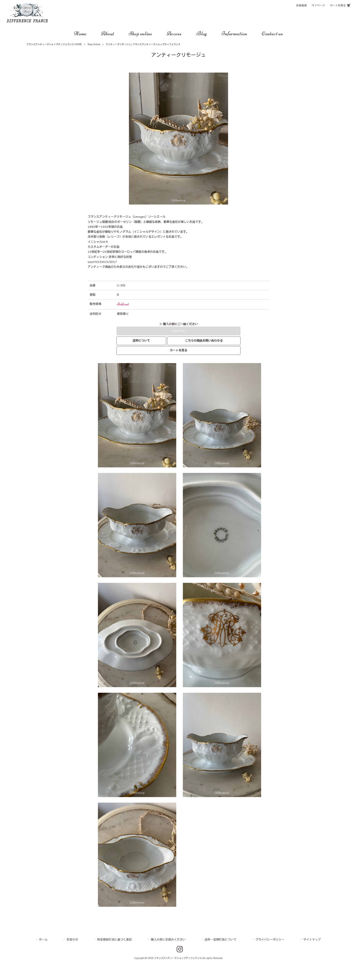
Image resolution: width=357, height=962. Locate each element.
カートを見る (338, 5)
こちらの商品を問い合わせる (204, 341)
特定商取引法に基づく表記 (114, 940)
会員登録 (301, 5)
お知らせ (72, 940)
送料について (141, 341)
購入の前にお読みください (168, 940)
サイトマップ (312, 940)
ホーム (43, 940)
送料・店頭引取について (220, 940)
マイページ (318, 5)
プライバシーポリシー (269, 940)
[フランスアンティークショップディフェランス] (27, 21)
